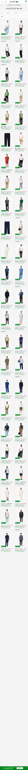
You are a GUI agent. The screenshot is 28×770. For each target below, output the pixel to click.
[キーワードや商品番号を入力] (22, 1)
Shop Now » (20, 768)
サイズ (8, 13)
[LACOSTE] (14, 1)
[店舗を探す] (5, 1)
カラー (16, 13)
